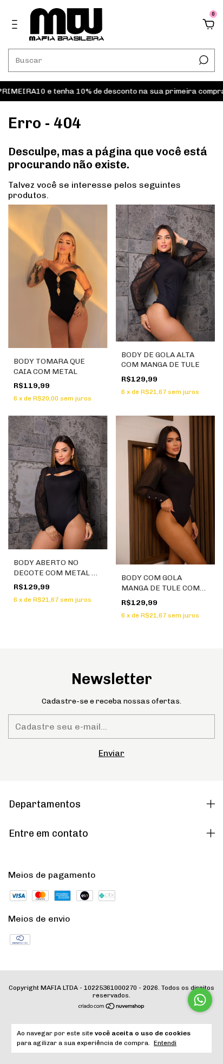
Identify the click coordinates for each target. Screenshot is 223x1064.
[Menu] (16, 24)
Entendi (165, 1043)
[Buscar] (202, 60)
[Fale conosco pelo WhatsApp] (200, 1000)
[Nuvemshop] (112, 1007)
